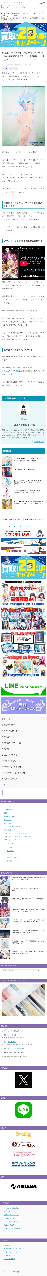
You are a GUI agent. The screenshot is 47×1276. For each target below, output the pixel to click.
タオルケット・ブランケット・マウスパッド (18, 837)
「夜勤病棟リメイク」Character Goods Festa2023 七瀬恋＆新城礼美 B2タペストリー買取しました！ (27, 931)
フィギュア (7, 830)
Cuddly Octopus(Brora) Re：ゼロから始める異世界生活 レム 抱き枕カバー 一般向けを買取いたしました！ (27, 920)
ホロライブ (10, 847)
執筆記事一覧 (39, 442)
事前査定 (30, 367)
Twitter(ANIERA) (9, 1259)
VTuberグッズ (8, 843)
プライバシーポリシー (11, 1252)
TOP (16, 13)
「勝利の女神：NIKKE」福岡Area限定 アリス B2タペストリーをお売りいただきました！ (27, 910)
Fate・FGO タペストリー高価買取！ (25, 469)
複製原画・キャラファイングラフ (15, 816)
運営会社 (7, 1245)
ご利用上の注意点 (10, 1218)
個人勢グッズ (11, 861)
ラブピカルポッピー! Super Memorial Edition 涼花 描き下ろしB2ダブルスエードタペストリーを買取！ (28, 482)
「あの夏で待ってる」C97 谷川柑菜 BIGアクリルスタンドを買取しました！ (27, 942)
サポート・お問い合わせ (12, 1228)
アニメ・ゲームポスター (12, 826)
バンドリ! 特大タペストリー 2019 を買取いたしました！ (13, 519)
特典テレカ (7, 820)
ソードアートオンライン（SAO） (17, 526)
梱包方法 (7, 1211)
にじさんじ (10, 851)
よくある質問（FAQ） (11, 1221)
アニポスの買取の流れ (11, 1208)
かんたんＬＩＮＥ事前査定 (12, 371)
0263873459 (12, 1042)
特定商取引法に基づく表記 (12, 1249)
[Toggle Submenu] (44, 731)
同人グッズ (7, 823)
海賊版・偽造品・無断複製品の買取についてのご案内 (27, 899)
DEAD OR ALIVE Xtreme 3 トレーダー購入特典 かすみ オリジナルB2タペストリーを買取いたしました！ (28, 503)
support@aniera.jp (21, 1048)
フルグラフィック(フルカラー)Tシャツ (16, 833)
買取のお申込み (9, 1225)
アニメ (5, 68)
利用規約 (7, 1255)
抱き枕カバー (8, 809)
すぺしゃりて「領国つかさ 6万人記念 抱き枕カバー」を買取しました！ (27, 889)
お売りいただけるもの (11, 1215)
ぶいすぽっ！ (11, 854)
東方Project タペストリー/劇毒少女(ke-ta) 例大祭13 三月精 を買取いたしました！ (35, 519)
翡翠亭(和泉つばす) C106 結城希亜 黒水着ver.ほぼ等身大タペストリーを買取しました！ (28, 878)
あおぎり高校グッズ (13, 857)
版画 (5, 813)
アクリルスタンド (10, 840)
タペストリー (13, 68)
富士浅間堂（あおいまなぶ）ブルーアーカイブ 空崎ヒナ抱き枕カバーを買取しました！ (28, 952)
